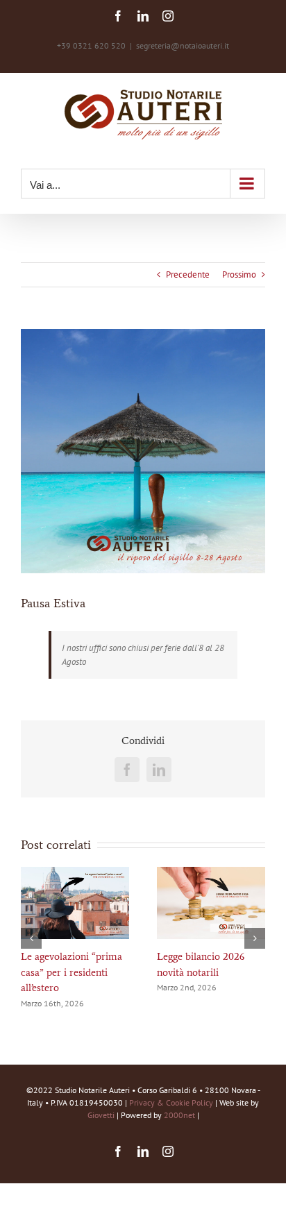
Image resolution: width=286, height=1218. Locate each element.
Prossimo (239, 274)
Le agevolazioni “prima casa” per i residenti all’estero (71, 972)
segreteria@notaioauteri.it (182, 45)
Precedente (188, 274)
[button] (31, 938)
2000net (179, 1115)
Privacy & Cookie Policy (171, 1102)
